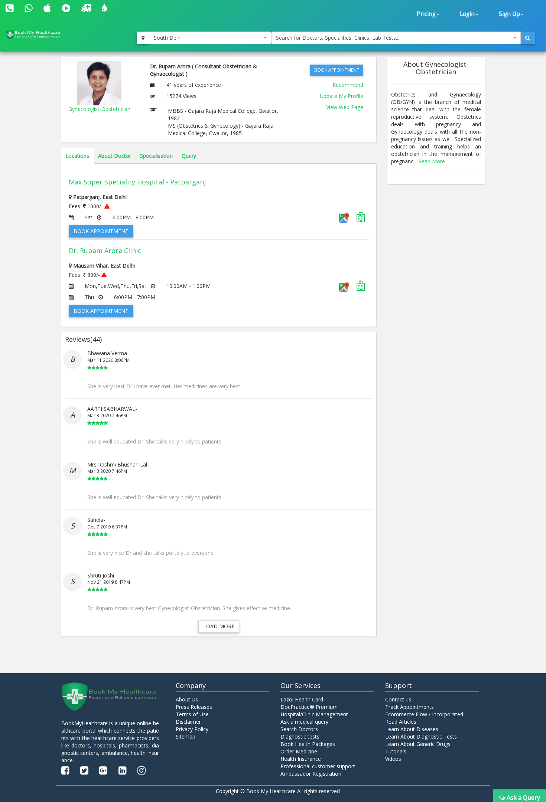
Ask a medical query (304, 721)
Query (189, 155)
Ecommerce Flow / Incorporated (424, 714)
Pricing (426, 14)
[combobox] (210, 38)
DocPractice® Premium (309, 706)
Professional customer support (317, 766)
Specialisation (156, 155)
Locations (77, 155)
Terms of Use (192, 714)
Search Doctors (299, 729)
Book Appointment (336, 70)
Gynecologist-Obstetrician (99, 108)
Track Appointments (409, 706)
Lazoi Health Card (301, 699)
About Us (187, 699)
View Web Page (344, 107)
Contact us (398, 699)
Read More (431, 161)
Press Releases (194, 706)
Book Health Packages (307, 743)
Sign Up (509, 14)
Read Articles (400, 721)
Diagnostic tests (299, 736)
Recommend (347, 84)
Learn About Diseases (411, 729)
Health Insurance (300, 758)
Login (467, 14)
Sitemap (185, 736)
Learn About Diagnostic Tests (421, 736)
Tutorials (395, 751)
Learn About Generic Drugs (418, 743)
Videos (393, 758)
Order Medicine (298, 751)
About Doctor (114, 155)
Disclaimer (188, 721)
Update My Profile (341, 95)
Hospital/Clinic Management (314, 714)
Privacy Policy (192, 729)
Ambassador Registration (310, 773)
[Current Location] (143, 38)
